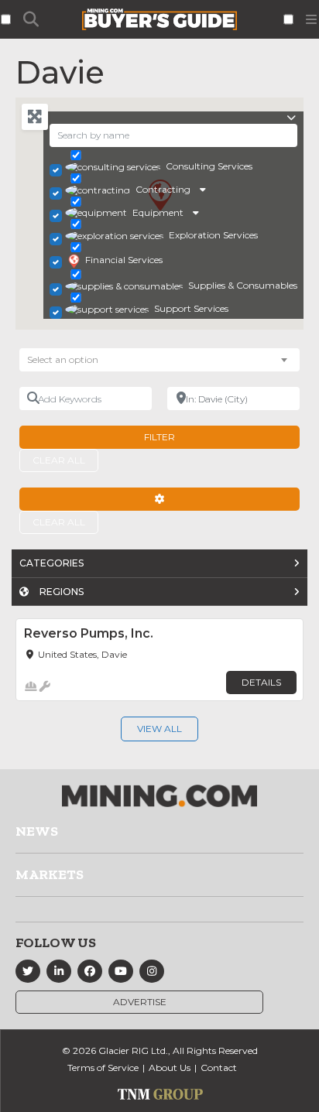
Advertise (139, 1002)
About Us (169, 1067)
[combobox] (159, 359)
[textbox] (70, 359)
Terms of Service (103, 1067)
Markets (49, 874)
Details (261, 682)
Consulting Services (209, 166)
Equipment (158, 212)
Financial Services (124, 259)
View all (159, 728)
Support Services (191, 308)
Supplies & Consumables (242, 285)
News (36, 831)
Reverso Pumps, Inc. (88, 633)
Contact (219, 1067)
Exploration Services (213, 235)
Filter (159, 437)
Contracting (162, 189)
